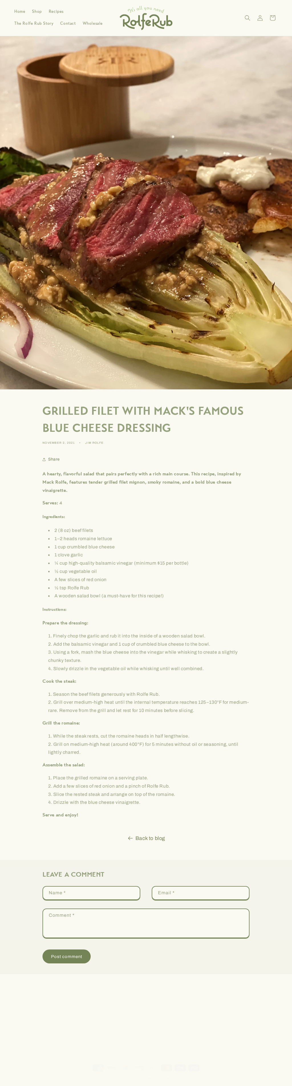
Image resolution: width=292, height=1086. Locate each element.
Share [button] (54, 459)
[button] (247, 18)
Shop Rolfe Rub (233, 1001)
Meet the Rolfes (233, 1021)
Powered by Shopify (160, 1078)
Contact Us (235, 1031)
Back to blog (150, 838)
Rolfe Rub (136, 1078)
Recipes (233, 1011)
